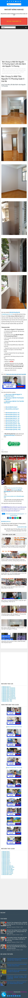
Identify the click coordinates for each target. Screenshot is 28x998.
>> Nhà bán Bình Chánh (6, 874)
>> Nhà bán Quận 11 (5, 863)
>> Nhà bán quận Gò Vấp (6, 868)
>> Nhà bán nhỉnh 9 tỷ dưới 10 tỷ (8, 697)
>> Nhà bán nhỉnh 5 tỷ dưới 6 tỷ (8, 692)
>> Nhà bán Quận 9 (5, 861)
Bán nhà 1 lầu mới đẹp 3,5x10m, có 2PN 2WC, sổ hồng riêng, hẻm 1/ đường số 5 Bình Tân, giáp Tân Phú (17, 932)
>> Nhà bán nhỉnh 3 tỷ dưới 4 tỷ (8, 690)
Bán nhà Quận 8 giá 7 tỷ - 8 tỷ (12, 420)
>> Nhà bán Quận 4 (5, 855)
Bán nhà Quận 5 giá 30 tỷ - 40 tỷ (13, 429)
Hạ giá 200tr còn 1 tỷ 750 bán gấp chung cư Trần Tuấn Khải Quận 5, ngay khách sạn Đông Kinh (13, 574)
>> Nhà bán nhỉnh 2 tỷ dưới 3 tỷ (8, 689)
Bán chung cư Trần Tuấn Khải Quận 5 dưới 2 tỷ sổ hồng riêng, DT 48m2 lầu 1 (12, 587)
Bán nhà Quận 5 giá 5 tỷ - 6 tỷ (12, 416)
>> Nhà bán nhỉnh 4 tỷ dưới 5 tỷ (8, 691)
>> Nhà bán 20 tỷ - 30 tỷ (6, 700)
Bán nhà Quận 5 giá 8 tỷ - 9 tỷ (12, 422)
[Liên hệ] (3, 994)
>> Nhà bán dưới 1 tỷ (5, 686)
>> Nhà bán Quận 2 (5, 852)
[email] (16, 1)
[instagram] (11, 1)
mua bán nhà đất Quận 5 (9, 435)
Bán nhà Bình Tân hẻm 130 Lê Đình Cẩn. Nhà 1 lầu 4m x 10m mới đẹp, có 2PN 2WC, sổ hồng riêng (17, 939)
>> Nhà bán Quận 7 (5, 858)
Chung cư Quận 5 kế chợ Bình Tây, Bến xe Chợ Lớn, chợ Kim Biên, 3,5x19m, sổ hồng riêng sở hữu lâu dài (13, 560)
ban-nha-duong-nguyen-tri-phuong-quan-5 (12, 68)
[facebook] (9, 1)
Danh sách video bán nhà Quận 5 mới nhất (16, 374)
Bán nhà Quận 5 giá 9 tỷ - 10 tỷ (13, 423)
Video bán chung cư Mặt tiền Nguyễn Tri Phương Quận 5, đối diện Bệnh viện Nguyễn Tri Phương (13, 615)
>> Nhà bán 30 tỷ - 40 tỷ (6, 701)
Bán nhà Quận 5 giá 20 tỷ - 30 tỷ (13, 427)
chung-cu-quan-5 (16, 73)
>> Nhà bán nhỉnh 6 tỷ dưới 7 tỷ (8, 694)
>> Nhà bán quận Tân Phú (7, 872)
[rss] (13, 1)
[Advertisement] (14, 47)
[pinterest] (20, 1)
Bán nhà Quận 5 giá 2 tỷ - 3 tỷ (12, 412)
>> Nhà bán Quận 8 (5, 860)
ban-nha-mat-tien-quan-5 (11, 70)
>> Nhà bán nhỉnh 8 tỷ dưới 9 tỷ (8, 696)
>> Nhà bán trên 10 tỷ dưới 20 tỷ (8, 698)
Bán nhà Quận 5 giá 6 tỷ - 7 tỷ (12, 418)
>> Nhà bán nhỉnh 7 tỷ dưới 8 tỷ (8, 695)
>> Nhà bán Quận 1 (5, 851)
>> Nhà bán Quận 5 (5, 856)
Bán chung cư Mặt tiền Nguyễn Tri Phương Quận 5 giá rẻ (12, 78)
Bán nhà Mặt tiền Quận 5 (11, 407)
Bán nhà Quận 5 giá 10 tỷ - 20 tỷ (13, 425)
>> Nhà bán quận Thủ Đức (7, 873)
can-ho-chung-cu (15, 71)
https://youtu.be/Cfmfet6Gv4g (15, 488)
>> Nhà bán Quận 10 (5, 862)
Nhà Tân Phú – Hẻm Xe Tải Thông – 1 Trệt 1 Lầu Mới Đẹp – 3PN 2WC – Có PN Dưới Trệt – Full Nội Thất (17, 977)
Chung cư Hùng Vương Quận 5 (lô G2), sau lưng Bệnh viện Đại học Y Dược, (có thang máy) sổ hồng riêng (13, 546)
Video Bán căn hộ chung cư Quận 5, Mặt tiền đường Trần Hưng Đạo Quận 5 (13, 642)
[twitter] (7, 1)
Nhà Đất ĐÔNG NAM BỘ (14, 9)
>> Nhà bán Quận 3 (5, 854)
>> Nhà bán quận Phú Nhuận (7, 869)
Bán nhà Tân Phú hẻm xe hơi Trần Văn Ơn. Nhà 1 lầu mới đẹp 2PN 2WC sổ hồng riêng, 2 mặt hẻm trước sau (17, 947)
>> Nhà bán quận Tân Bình (7, 870)
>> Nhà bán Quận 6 (5, 857)
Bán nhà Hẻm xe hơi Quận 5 (12, 409)
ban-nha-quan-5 (20, 70)
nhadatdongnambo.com (7, 314)
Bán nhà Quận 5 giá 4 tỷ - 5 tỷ (12, 414)
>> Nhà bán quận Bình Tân (7, 866)
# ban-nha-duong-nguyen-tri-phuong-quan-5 (15, 513)
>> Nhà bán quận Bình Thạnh (7, 867)
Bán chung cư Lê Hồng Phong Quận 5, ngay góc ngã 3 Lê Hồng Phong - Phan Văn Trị (13, 601)
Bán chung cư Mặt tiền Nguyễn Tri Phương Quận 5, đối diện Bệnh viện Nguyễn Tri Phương (13, 628)
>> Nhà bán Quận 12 (5, 864)
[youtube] (18, 1)
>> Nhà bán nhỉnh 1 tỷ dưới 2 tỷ (8, 687)
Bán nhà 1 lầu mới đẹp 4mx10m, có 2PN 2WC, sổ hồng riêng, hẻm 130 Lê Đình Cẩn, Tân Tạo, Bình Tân (17, 924)
